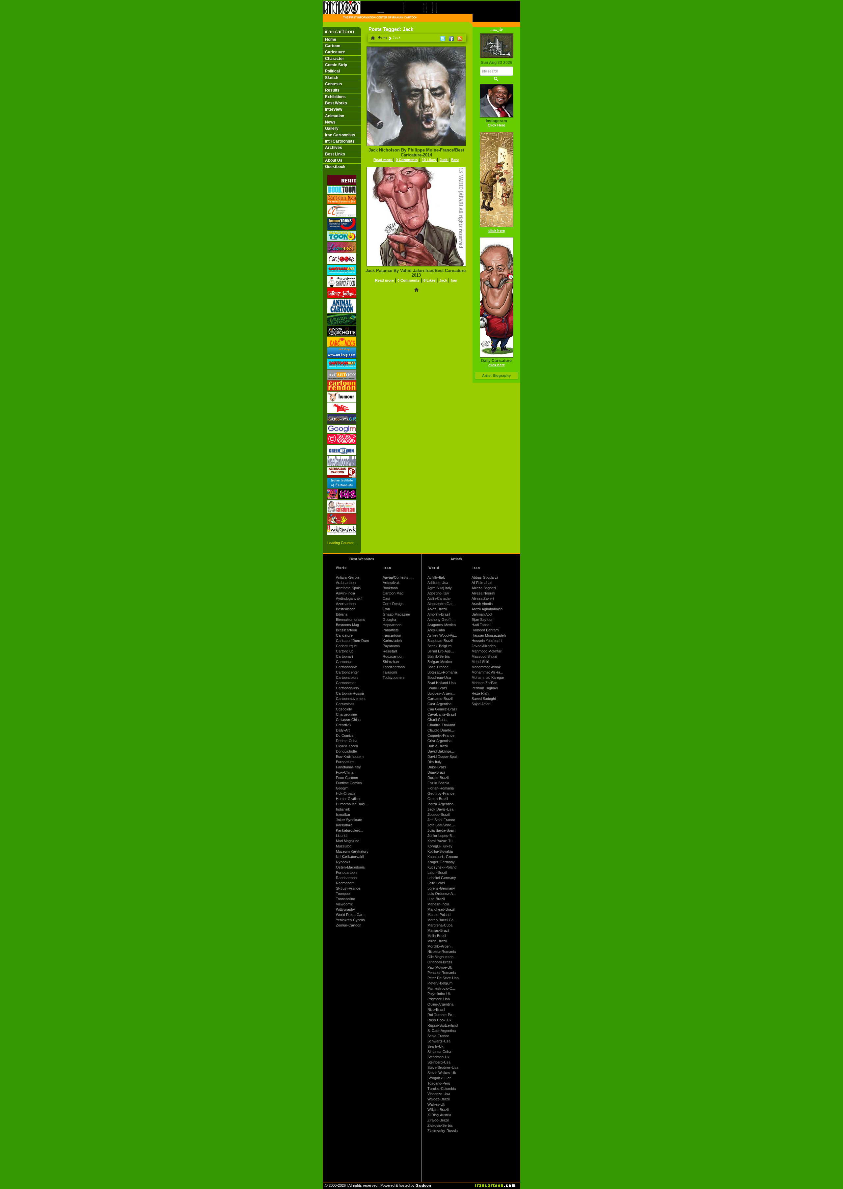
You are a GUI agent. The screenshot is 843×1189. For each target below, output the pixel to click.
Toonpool (343, 894)
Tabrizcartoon (394, 667)
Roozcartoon (393, 656)
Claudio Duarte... (440, 730)
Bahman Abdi (482, 614)
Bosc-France (438, 667)
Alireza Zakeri (483, 598)
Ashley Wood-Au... (442, 635)
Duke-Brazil (436, 767)
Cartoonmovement (351, 699)
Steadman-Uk (438, 1057)
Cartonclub (344, 651)
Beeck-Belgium (439, 646)
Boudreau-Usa (439, 677)
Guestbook (335, 166)
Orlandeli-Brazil (439, 962)
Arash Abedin (482, 604)
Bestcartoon (345, 609)
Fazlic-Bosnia (438, 783)
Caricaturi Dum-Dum (352, 641)
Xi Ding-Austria (439, 1115)
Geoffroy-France (440, 793)
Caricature (335, 52)
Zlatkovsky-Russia (442, 1131)
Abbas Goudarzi (485, 577)
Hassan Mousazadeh (489, 635)
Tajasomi (390, 672)
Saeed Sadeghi (484, 699)
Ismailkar (343, 814)
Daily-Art (343, 730)
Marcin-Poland (438, 915)
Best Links (335, 154)
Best (455, 160)
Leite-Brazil (436, 883)
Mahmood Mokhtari (487, 651)
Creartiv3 (343, 725)
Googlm (342, 788)
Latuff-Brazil (437, 872)
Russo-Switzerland (442, 1025)
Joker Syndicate (349, 820)
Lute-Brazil (436, 899)
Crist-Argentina (439, 741)
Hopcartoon (392, 625)
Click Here (496, 125)
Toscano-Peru (438, 1083)
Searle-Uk (435, 1046)
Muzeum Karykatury (352, 851)
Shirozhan (391, 662)
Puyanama (391, 646)
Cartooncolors (347, 677)
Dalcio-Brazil (437, 746)
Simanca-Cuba (439, 1052)
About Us (333, 160)
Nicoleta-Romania (441, 952)
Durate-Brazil (438, 778)
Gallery (332, 128)
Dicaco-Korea (347, 746)
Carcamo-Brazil (439, 699)
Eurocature (345, 762)
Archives (333, 147)
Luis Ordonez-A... (441, 894)
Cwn (386, 609)
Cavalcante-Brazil (441, 714)
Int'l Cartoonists (340, 141)
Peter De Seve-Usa (443, 978)
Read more (383, 160)
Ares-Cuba (436, 630)
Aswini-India (345, 593)
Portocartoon (346, 872)
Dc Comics (345, 735)
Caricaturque (346, 646)
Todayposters (394, 677)
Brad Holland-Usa (441, 683)
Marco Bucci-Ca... (441, 920)
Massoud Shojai (484, 656)
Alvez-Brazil (437, 609)
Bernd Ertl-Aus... (440, 651)
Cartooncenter (347, 672)
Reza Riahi (480, 693)
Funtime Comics (349, 783)
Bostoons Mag (347, 625)
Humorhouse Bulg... (351, 804)
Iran (454, 280)
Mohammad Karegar (488, 677)
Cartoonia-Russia (350, 693)
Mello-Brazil (436, 936)
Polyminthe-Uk (439, 994)
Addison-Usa (437, 583)
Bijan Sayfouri (482, 620)
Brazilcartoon (346, 630)
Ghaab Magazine (396, 614)
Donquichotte (346, 751)
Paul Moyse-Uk (439, 967)
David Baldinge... (440, 751)
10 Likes (429, 160)
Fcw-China (344, 772)
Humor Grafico (348, 799)
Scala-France (438, 1036)
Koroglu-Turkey (439, 846)
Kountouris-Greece (442, 857)
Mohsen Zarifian (484, 683)
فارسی (496, 29)
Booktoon (390, 588)
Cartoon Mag (393, 593)
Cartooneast (346, 683)
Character (334, 58)
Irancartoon (392, 635)
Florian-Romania (440, 788)
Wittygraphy (345, 909)
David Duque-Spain (442, 757)
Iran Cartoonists (340, 135)
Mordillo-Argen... (440, 946)
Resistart (390, 651)
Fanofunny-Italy (348, 767)
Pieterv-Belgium (439, 983)
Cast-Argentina (439, 704)
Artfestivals (391, 583)
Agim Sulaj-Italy (439, 588)
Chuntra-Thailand (441, 725)
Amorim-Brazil (438, 614)
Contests (333, 84)
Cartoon (332, 45)
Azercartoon (346, 604)
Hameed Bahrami (485, 630)
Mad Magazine (347, 841)
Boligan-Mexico (439, 662)
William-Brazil (438, 1110)
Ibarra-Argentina (440, 804)
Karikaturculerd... (349, 830)
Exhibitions (335, 97)
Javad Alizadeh (484, 646)
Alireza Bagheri (484, 588)
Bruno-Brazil (437, 688)
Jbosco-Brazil (438, 814)
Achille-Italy (436, 577)
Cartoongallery (347, 688)
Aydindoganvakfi (349, 598)
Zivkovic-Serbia (439, 1125)
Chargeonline (346, 714)
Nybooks (343, 862)
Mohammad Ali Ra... (487, 672)
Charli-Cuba (437, 720)
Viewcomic (344, 904)
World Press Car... (350, 915)
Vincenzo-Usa (438, 1094)
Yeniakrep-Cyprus (350, 920)
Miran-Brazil (437, 941)
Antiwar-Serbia (347, 577)
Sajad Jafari (481, 704)
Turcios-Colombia (441, 1089)
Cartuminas (345, 704)
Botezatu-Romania (442, 672)
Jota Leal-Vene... (440, 825)
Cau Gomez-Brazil (442, 709)
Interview (333, 109)
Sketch (331, 77)
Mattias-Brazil (438, 930)
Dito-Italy (434, 762)
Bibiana (341, 614)
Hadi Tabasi (481, 625)
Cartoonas (344, 662)
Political (332, 71)
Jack (444, 160)
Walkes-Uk (436, 1104)
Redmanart (345, 883)
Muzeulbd (343, 846)
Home (330, 39)
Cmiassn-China (348, 720)
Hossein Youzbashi (487, 641)
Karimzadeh (392, 641)
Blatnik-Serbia (438, 656)
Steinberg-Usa (438, 1062)
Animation (334, 116)
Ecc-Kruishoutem (350, 757)
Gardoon (423, 1185)
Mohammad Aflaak (486, 667)
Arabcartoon (346, 583)
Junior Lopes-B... (441, 836)
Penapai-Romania (441, 973)
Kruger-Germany (441, 862)
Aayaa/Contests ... (397, 577)
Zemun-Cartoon (348, 925)
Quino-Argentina (440, 1004)
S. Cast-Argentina (441, 1031)
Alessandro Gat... (441, 604)
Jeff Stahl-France (441, 820)
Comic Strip (336, 65)
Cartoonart (344, 656)
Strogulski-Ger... (440, 1078)
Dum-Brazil (436, 772)
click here (496, 231)
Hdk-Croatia (345, 793)
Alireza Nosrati (483, 593)
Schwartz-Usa (438, 1041)
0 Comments (407, 160)
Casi (386, 598)
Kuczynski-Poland (441, 867)
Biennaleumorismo (350, 620)
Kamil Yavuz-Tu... (441, 841)
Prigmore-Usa (438, 999)
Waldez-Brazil (438, 1099)
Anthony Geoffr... (440, 620)
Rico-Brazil (436, 1009)
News (330, 122)
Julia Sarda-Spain (441, 830)
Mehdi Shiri (480, 662)
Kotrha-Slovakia (440, 851)
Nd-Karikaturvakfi (350, 857)
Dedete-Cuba (346, 741)
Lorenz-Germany (441, 888)
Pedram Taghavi (485, 688)
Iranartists (391, 630)
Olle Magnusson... (441, 957)
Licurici (341, 836)
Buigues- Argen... (441, 693)
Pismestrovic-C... (441, 988)
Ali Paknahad (482, 583)
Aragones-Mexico (441, 625)
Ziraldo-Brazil (438, 1120)
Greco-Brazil (437, 799)
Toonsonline (345, 899)
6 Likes (430, 280)
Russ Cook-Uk (439, 1020)
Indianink (343, 809)
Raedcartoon (346, 878)
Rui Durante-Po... (441, 1015)
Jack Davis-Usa (440, 809)
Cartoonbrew (346, 667)
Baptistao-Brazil (439, 641)
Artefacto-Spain (348, 588)
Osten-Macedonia (350, 867)
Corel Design (393, 604)
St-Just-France (348, 888)
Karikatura (344, 825)
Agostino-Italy (438, 593)
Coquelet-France (440, 735)
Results (332, 90)
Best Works (336, 103)
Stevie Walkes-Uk (441, 1073)
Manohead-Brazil (440, 909)
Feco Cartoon (347, 778)
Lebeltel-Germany (441, 878)
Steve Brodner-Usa (442, 1067)
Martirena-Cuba (439, 925)
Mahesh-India (438, 904)
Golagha (389, 620)
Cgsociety (344, 709)
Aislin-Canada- (439, 598)
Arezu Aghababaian (487, 609)
